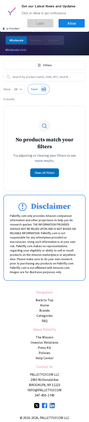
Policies (44, 353)
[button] (39, 89)
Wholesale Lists (15, 50)
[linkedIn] (52, 405)
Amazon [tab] (35, 40)
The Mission (44, 337)
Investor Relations (44, 342)
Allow (75, 21)
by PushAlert (12, 25)
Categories (45, 315)
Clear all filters (45, 173)
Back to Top (44, 300)
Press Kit (44, 347)
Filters (47, 65)
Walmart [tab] (54, 40)
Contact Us (44, 366)
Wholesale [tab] (16, 40)
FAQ (45, 321)
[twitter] (36, 405)
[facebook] (44, 405)
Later (52, 21)
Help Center (45, 358)
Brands (44, 310)
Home (44, 305)
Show (7, 89)
